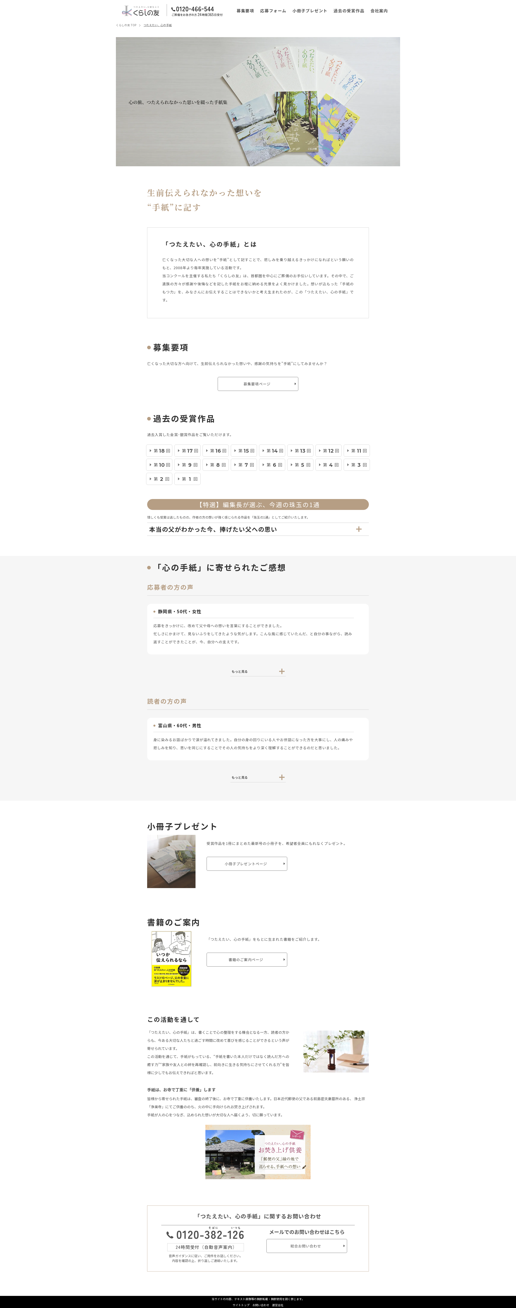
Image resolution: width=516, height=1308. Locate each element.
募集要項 (245, 11)
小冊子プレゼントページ (246, 863)
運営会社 (277, 1305)
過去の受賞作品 (349, 11)
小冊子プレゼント (310, 11)
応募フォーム (273, 11)
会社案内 (379, 11)
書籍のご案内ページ (246, 959)
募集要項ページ (256, 383)
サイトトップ (241, 1305)
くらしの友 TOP (126, 25)
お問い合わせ (260, 1305)
